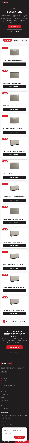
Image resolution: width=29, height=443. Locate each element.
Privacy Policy (7, 433)
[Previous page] (2, 321)
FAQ (2, 403)
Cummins (24, 40)
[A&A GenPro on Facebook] (2, 372)
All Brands (7, 40)
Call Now (8, 441)
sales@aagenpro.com (8, 380)
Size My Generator (15, 352)
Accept (19, 437)
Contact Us (4, 392)
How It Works (4, 400)
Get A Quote (14, 26)
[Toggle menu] (26, 2)
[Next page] (27, 321)
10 (24, 321)
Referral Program (5, 408)
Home (11, 8)
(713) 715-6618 (15, 31)
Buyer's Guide (4, 394)
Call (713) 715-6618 (14, 347)
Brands (3, 397)
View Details (14, 64)
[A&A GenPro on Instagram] (6, 372)
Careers (3, 406)
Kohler (16, 40)
